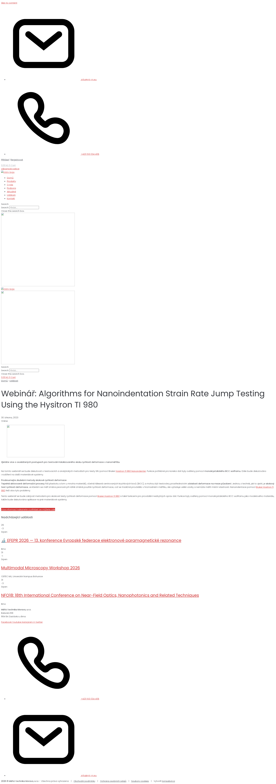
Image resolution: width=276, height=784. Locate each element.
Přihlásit (5, 159)
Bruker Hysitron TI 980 (108, 496)
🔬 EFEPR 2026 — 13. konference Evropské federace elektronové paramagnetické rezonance (91, 540)
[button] (138, 204)
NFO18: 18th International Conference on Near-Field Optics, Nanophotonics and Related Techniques (100, 595)
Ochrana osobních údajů (113, 781)
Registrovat (17, 159)
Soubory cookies (140, 781)
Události (13, 380)
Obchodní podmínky (84, 781)
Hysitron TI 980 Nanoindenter (131, 471)
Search (5, 207)
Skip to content (9, 2)
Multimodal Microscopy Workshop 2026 (40, 568)
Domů (4, 380)
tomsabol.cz (168, 781)
